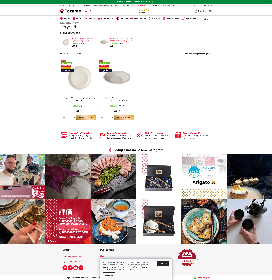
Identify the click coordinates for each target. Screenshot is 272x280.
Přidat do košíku (86, 117)
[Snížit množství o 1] (64, 117)
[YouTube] (75, 267)
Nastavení (109, 275)
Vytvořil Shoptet (203, 277)
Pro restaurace (168, 5)
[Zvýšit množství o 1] (74, 117)
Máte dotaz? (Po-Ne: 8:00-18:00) (140, 5)
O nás (62, 5)
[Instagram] (70, 267)
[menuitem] (66, 18)
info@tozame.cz (74, 257)
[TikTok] (80, 267)
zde (132, 269)
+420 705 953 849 (75, 261)
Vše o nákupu (85, 5)
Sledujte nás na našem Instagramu (139, 150)
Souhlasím (163, 264)
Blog (102, 256)
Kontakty (72, 5)
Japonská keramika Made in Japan (106, 5)
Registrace (208, 5)
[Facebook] (64, 267)
